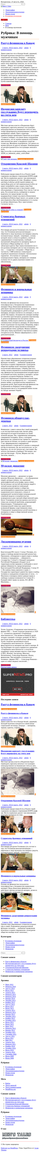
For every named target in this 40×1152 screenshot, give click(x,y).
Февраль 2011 (10, 1044)
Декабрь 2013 (10, 1000)
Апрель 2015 (10, 992)
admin (26, 48)
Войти (7, 1083)
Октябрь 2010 (10, 1048)
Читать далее (6, 85)
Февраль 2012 (10, 1028)
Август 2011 (10, 1036)
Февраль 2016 (10, 986)
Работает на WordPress (9, 1148)
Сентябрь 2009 (10, 1054)
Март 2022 (9, 985)
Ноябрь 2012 (10, 1018)
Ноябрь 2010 (10, 1046)
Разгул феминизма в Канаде (18, 43)
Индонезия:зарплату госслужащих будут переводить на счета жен (19, 112)
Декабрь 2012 (10, 1016)
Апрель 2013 (10, 1010)
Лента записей (10, 1085)
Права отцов (10, 14)
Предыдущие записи (9, 667)
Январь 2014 (10, 998)
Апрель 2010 (10, 1052)
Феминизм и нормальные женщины (18, 876)
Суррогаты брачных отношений (13, 218)
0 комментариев (26, 355)
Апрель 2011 (10, 1042)
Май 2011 (9, 1040)
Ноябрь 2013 (10, 1002)
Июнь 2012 (9, 1024)
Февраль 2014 (10, 996)
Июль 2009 (9, 1056)
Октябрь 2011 (10, 1032)
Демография (10, 10)
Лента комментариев (13, 1087)
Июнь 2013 (9, 1008)
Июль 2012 (9, 1022)
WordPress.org (10, 1089)
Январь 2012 (10, 1030)
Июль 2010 (9, 1050)
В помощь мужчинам (13, 16)
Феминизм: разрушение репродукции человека (15, 348)
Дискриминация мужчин (14, 12)
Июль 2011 (9, 1038)
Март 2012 (9, 1026)
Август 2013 (10, 1004)
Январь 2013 (10, 1014)
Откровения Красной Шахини (19, 163)
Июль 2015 (9, 990)
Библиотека (8, 619)
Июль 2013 (9, 1006)
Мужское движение (12, 465)
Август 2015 (10, 988)
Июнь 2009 (9, 1058)
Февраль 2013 (10, 1012)
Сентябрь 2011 (10, 1034)
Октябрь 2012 (10, 1020)
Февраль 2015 (10, 994)
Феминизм (9, 949)
